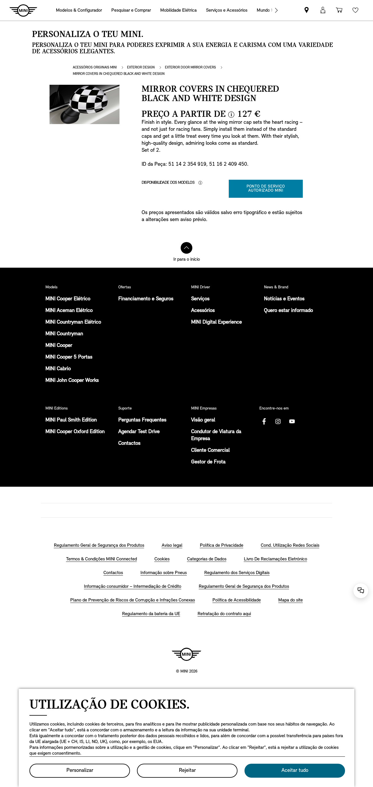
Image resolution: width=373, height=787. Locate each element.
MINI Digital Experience (216, 322)
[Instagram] (278, 421)
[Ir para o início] (186, 248)
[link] (306, 10)
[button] (323, 10)
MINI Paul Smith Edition (71, 420)
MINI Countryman (64, 334)
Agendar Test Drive (139, 432)
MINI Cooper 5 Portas (68, 357)
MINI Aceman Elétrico (69, 310)
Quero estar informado (288, 310)
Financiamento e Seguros (145, 299)
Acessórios (203, 310)
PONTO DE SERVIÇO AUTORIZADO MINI (266, 188)
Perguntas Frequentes (142, 420)
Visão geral (203, 420)
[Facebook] (264, 421)
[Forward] (276, 10)
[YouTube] (292, 421)
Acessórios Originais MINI (95, 67)
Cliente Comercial (210, 450)
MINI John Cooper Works (72, 380)
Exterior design (141, 67)
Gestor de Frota (208, 462)
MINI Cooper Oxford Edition (75, 432)
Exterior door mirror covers (190, 67)
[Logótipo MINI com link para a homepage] (186, 654)
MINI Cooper (58, 345)
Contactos (129, 443)
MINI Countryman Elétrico (73, 322)
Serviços (200, 299)
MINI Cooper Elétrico (67, 299)
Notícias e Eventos (284, 299)
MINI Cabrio (58, 369)
